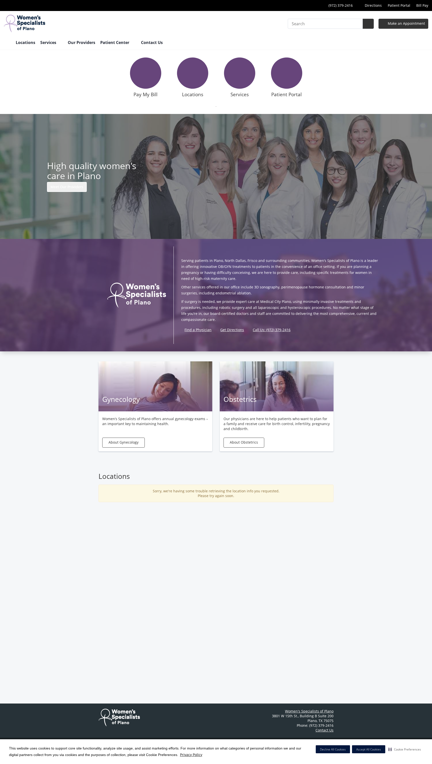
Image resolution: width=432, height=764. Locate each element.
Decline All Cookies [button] (333, 749)
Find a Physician (198, 329)
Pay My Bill (146, 94)
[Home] (7, 43)
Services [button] (48, 42)
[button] (404, 749)
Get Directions (232, 329)
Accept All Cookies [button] (368, 749)
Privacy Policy (191, 754)
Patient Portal (399, 5)
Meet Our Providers (66, 186)
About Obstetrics (244, 442)
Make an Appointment (406, 23)
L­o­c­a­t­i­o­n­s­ (192, 94)
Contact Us (152, 42)
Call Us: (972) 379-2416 (271, 329)
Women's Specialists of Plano (309, 711)
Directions (373, 5)
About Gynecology (123, 442)
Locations (25, 42)
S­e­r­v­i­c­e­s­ (239, 94)
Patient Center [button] (115, 42)
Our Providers (81, 42)
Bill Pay (422, 5)
